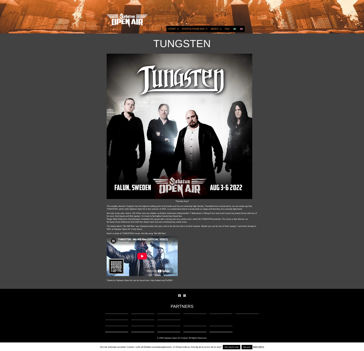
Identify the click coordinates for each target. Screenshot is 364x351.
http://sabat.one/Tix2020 (161, 280)
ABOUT (215, 29)
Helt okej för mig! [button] (232, 347)
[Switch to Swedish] (234, 29)
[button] (178, 29)
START (172, 29)
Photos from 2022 (193, 29)
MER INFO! (258, 347)
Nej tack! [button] (247, 347)
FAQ (227, 29)
